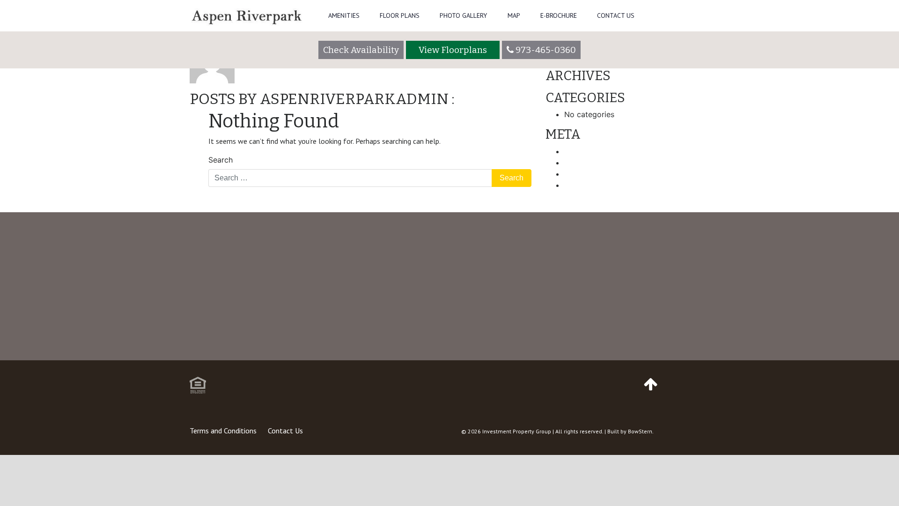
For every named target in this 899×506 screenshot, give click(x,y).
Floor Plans (400, 15)
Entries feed (585, 162)
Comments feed (592, 174)
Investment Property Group (516, 431)
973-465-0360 (442, 356)
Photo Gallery (463, 15)
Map (514, 15)
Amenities (344, 15)
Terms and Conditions (223, 430)
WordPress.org (590, 185)
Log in (575, 151)
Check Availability (361, 50)
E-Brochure (558, 15)
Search (220, 159)
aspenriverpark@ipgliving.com (637, 356)
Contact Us (615, 15)
